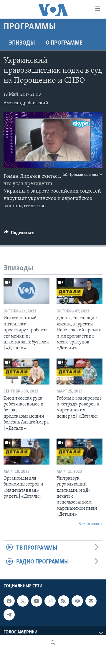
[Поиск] (53, 642)
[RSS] (63, 601)
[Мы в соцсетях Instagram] (50, 601)
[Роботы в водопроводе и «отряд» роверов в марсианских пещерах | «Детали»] (79, 372)
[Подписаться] (91, 601)
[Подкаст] (77, 601)
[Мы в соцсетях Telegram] (9, 614)
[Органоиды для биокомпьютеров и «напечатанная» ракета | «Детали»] (26, 452)
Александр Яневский (26, 103)
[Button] (19, 234)
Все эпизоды (90, 524)
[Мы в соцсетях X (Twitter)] (22, 601)
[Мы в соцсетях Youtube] (36, 601)
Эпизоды (22, 43)
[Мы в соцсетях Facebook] (9, 601)
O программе (64, 43)
